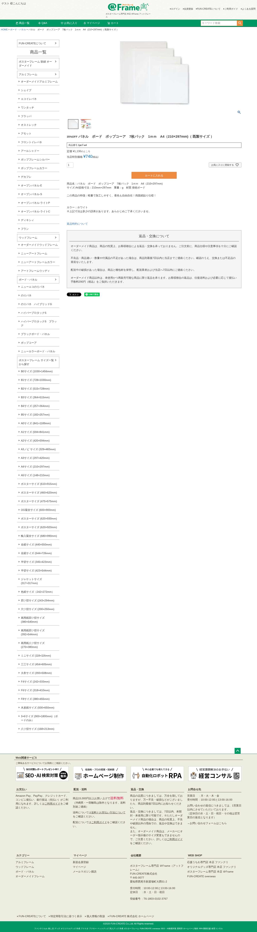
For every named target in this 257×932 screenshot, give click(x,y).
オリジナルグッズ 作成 (70, 928)
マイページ (93, 22)
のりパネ (26, 295)
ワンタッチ (27, 107)
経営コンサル (217, 928)
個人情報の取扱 (96, 916)
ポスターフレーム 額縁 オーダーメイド (35, 63)
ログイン (175, 9)
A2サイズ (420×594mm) (35, 440)
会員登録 (188, 9)
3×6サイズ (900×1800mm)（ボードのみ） (39, 718)
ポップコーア (29, 342)
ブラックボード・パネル (35, 334)
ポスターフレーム (131, 928)
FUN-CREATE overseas (201, 876)
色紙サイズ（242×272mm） (37, 591)
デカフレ (26, 176)
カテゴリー (23, 855)
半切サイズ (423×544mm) (36, 570)
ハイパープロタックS (33, 312)
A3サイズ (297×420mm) (35, 457)
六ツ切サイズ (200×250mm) (37, 609)
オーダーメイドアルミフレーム (39, 81)
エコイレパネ (29, 98)
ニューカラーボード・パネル (38, 351)
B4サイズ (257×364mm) (35, 405)
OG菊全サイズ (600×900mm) (38, 509)
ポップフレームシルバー (35, 159)
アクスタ (84, 928)
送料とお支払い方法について (108, 812)
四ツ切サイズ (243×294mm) (37, 600)
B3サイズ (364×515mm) (35, 397)
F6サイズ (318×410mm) (35, 690)
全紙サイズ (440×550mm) (36, 544)
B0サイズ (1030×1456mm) (37, 371)
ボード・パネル (18, 29)
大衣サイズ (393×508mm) (36, 672)
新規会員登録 (81, 862)
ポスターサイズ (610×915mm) (39, 483)
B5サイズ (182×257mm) (35, 414)
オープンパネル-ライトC (35, 211)
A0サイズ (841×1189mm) (36, 423)
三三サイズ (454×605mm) (36, 664)
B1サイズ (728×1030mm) (36, 379)
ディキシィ (27, 220)
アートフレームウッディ (35, 270)
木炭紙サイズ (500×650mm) (37, 707)
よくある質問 (248, 9)
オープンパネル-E (31, 185)
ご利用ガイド (231, 9)
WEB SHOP (195, 855)
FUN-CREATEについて (209, 9)
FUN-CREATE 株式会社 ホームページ (131, 916)
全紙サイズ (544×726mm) (36, 553)
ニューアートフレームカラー (38, 262)
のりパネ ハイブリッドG (36, 304)
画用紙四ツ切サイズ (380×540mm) (33, 619)
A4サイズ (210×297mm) (35, 466)
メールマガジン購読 (85, 871)
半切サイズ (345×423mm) (36, 561)
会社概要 (136, 855)
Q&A (44, 22)
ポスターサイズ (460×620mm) (39, 492)
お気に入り (70, 22)
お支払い (21, 789)
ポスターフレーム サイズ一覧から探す (36, 362)
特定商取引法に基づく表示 (66, 916)
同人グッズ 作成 (116, 928)
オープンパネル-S (31, 194)
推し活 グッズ (54, 928)
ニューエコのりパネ (33, 286)
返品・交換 (137, 789)
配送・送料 (80, 789)
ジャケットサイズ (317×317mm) (31, 581)
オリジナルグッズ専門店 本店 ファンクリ (211, 866)
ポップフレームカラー (34, 168)
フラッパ (26, 116)
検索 (240, 23)
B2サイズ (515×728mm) (35, 388)
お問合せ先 (194, 789)
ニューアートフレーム (34, 253)
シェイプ (26, 90)
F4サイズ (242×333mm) (35, 681)
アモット (26, 133)
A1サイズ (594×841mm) (35, 431)
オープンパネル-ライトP (35, 202)
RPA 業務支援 (205, 928)
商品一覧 (24, 22)
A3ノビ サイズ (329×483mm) (38, 449)
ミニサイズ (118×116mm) (36, 655)
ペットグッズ (103, 928)
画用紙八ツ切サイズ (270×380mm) (33, 644)
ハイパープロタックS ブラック (39, 323)
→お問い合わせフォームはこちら (207, 823)
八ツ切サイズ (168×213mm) (37, 728)
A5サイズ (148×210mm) (35, 475)
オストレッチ (29, 124)
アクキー (93, 928)
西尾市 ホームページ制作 (187, 928)
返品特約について (77, 223)
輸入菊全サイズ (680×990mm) (39, 535)
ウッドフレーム (28, 237)
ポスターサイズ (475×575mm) (39, 501)
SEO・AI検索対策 (168, 928)
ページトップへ (238, 751)
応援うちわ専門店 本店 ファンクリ (207, 862)
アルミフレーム (28, 74)
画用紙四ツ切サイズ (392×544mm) (33, 632)
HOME (4, 29)
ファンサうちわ (40, 928)
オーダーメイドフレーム (30, 876)
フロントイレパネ (31, 142)
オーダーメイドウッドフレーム (39, 244)
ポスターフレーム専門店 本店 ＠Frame (210, 871)
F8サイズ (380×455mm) (35, 698)
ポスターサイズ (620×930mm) (39, 518)
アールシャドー (30, 150)
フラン (25, 228)
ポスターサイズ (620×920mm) (39, 527)
